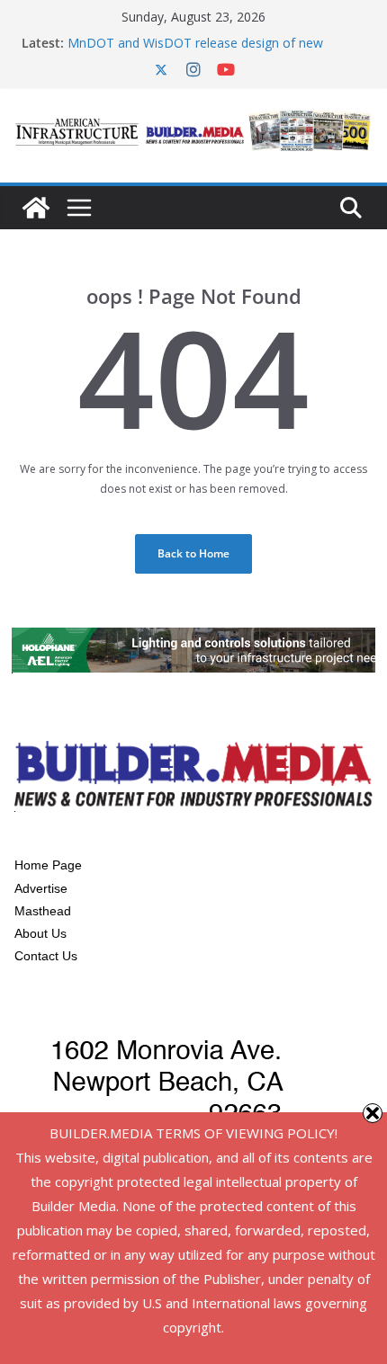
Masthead (42, 911)
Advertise (41, 888)
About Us (40, 933)
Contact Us (45, 956)
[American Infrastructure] (36, 207)
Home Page (48, 865)
